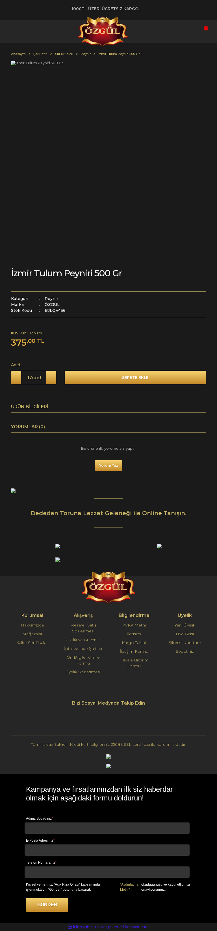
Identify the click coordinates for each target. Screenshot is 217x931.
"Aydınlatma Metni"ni (129, 887)
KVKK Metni (134, 625)
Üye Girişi (185, 633)
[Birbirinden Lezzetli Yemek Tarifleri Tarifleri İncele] (13, 490)
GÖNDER (47, 904)
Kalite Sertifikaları (32, 642)
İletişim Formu (134, 651)
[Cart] (200, 31)
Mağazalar (32, 633)
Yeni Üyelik (184, 625)
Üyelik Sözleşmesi (83, 671)
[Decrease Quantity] (16, 377)
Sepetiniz (185, 651)
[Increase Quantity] (51, 377)
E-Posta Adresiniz (40, 840)
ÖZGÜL (52, 304)
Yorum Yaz (108, 465)
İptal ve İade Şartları (83, 648)
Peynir (51, 298)
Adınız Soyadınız (39, 818)
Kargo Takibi (134, 642)
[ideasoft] (79, 927)
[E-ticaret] (107, 927)
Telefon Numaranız (41, 862)
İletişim (134, 633)
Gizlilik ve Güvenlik (83, 639)
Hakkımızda (32, 625)
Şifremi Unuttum (185, 642)
